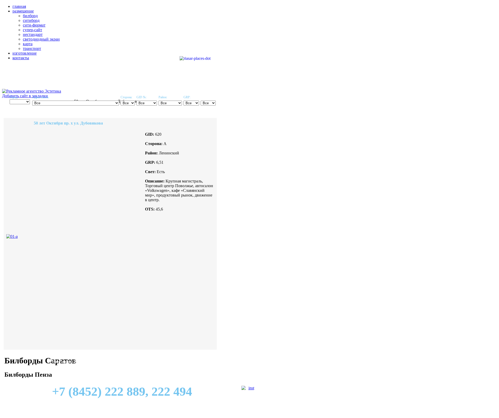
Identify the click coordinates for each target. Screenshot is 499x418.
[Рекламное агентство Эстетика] (31, 91)
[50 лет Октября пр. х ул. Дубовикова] (12, 236)
